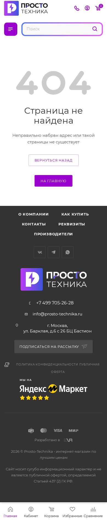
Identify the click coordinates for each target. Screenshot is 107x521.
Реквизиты (71, 224)
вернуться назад (54, 160)
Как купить (75, 214)
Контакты (34, 224)
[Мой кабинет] (87, 8)
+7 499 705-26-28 (55, 303)
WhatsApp (68, 252)
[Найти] (95, 28)
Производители (53, 234)
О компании (33, 214)
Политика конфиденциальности (47, 364)
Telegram (54, 252)
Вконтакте (40, 252)
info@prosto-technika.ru (57, 314)
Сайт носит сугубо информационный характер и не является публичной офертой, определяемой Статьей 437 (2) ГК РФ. (53, 475)
